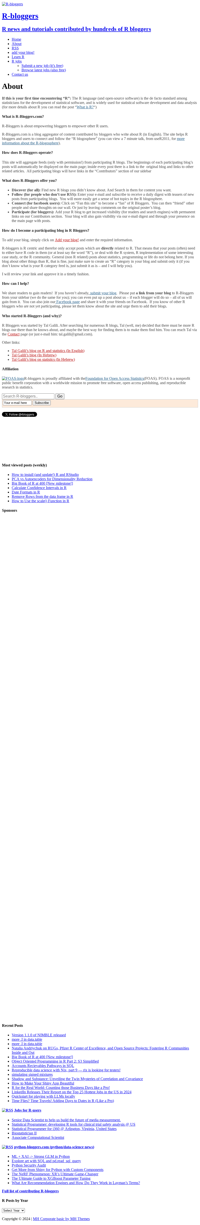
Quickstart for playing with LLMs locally (43, 1096)
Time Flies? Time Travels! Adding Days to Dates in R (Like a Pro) (63, 1101)
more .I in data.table (27, 1039)
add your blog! (23, 52)
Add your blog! (67, 240)
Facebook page (67, 302)
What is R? (85, 107)
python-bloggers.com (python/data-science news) (54, 1147)
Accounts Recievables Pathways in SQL (43, 1066)
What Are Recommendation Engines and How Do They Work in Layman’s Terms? (76, 1183)
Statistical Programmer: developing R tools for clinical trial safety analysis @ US (73, 1124)
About (16, 44)
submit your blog (102, 293)
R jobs (17, 61)
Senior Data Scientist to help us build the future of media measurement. (66, 1120)
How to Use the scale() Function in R (40, 501)
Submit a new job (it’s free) (42, 66)
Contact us (20, 74)
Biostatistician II (24, 1133)
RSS (15, 48)
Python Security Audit (29, 1165)
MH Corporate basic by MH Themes (61, 1219)
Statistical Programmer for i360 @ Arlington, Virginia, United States (64, 1129)
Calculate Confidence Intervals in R (39, 488)
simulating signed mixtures (32, 1074)
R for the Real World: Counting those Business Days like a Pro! (61, 1088)
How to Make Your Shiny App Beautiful (43, 1083)
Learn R (18, 57)
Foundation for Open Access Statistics (114, 378)
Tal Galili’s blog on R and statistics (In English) (48, 351)
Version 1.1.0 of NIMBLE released (39, 1035)
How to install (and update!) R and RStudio (45, 475)
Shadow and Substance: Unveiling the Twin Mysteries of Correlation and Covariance (77, 1079)
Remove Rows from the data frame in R (42, 496)
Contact (14, 334)
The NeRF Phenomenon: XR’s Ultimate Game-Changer (55, 1174)
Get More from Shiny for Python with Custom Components (57, 1170)
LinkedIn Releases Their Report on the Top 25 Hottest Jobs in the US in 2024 (71, 1092)
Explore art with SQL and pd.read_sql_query (46, 1161)
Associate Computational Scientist (38, 1137)
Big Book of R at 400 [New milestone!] (42, 483)
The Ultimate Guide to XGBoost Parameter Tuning (51, 1178)
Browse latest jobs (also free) (43, 70)
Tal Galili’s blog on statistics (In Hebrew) (43, 359)
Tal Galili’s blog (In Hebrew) (34, 355)
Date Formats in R (26, 492)
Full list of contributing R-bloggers (30, 1191)
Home (16, 39)
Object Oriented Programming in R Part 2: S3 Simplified (55, 1061)
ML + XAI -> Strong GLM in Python (41, 1156)
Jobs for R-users (27, 1110)
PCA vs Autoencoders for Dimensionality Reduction (52, 479)
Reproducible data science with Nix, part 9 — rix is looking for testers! (66, 1070)
